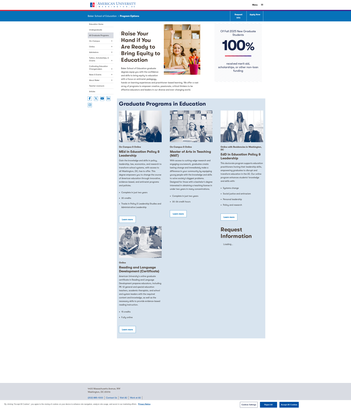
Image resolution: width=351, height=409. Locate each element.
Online (92, 47)
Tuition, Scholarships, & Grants (99, 59)
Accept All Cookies (289, 405)
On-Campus (94, 41)
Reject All (268, 405)
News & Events (95, 74)
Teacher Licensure (96, 86)
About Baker (94, 80)
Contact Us (111, 398)
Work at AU (135, 398)
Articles (92, 91)
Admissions (93, 52)
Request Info (238, 16)
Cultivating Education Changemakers (98, 67)
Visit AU (123, 398)
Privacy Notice (144, 404)
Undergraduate (95, 30)
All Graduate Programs (99, 35)
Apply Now (255, 14)
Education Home (96, 24)
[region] (175, 404)
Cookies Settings (248, 405)
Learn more (127, 219)
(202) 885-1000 (95, 398)
